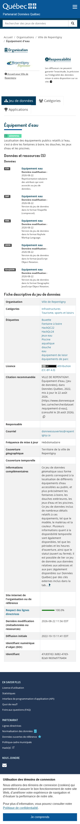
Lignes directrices (11, 725)
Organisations (25, 37)
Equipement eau (32, 168)
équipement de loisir (55, 355)
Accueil (8, 37)
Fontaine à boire (52, 323)
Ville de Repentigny (50, 37)
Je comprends (40, 817)
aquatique (48, 343)
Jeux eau (47, 335)
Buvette (46, 320)
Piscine (46, 339)
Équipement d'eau (18, 41)
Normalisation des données (17, 731)
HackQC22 (48, 327)
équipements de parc (55, 359)
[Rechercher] (72, 23)
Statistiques (8, 693)
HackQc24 (48, 331)
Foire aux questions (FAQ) (16, 709)
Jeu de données (20, 100)
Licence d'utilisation (13, 687)
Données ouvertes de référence (19, 736)
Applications (18, 109)
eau (44, 351)
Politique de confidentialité (20, 807)
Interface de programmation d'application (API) (28, 698)
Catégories (52, 100)
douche (46, 347)
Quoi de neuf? (10, 704)
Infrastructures (51, 309)
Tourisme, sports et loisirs (58, 312)
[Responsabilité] (51, 82)
